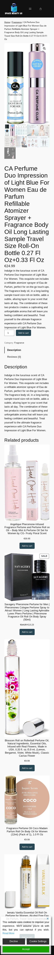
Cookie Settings (38, 941)
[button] (44, 48)
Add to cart (23, 333)
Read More (8, 933)
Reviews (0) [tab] (14, 356)
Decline (14, 941)
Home (7, 22)
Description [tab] (14, 350)
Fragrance (17, 22)
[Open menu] (30, 9)
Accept (26, 949)
